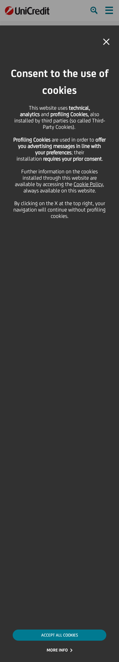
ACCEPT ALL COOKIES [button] (59, 635)
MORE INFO (57, 650)
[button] (106, 42)
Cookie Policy (88, 184)
